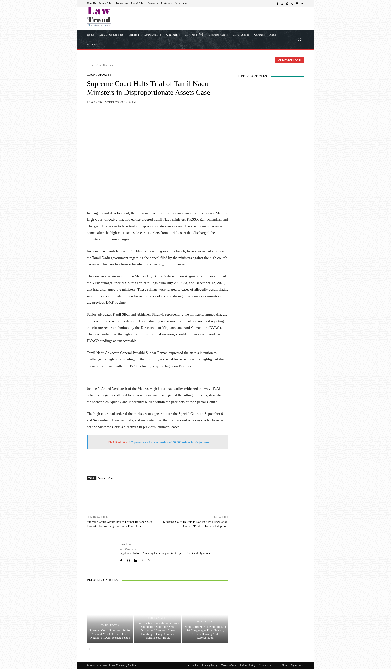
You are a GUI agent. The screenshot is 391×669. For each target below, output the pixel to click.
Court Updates (104, 65)
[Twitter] (292, 3)
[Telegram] (287, 3)
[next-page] (95, 649)
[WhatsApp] (100, 114)
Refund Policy (247, 665)
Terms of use (228, 665)
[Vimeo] (296, 3)
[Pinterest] (128, 114)
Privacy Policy (209, 665)
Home (90, 65)
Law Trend (96, 101)
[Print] (119, 114)
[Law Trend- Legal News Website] (116, 16)
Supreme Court (106, 478)
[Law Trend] (103, 552)
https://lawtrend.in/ (128, 549)
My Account (297, 665)
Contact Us (265, 665)
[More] (138, 114)
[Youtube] (301, 3)
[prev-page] (89, 649)
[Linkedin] (135, 559)
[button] (299, 39)
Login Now (281, 665)
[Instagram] (282, 3)
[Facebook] (277, 3)
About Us (193, 665)
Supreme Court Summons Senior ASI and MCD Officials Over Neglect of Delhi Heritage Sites (110, 634)
